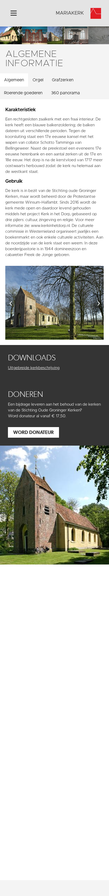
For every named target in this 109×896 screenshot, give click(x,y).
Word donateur (33, 432)
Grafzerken (63, 80)
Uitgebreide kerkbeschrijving (34, 368)
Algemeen (14, 80)
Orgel (38, 80)
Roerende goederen (23, 93)
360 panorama (65, 93)
